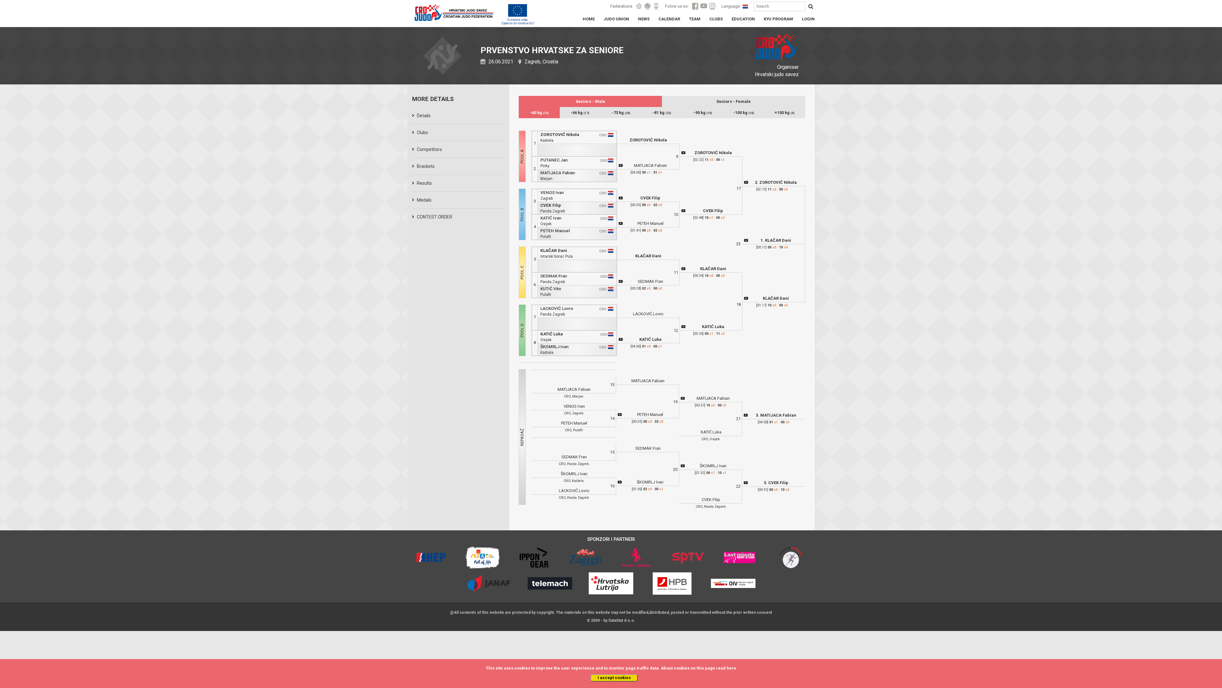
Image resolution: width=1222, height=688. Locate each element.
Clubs (422, 132)
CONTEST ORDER (434, 216)
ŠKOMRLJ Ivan (554, 346)
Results (424, 183)
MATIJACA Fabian (557, 172)
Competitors (429, 149)
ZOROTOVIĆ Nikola (559, 134)
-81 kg (661, 112)
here (731, 668)
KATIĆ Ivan (550, 218)
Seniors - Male (590, 101)
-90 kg (702, 112)
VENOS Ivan (552, 192)
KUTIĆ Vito (550, 288)
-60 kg (539, 112)
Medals (424, 200)
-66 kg (580, 112)
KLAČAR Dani (553, 250)
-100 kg (743, 112)
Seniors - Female (733, 101)
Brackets (426, 166)
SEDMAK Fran (553, 276)
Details (424, 115)
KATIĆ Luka (551, 334)
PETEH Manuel (555, 230)
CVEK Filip (550, 205)
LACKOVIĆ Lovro (556, 308)
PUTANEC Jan (554, 160)
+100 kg (785, 112)
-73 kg (621, 112)
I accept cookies (614, 677)
